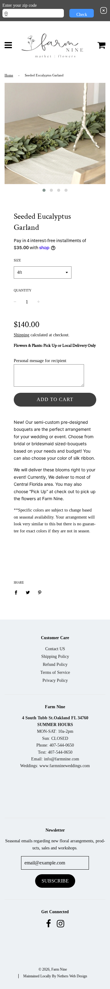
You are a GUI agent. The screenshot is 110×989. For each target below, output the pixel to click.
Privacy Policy (55, 680)
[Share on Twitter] (28, 592)
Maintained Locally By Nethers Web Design (55, 976)
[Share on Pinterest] (40, 592)
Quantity (22, 290)
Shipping (21, 335)
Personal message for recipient (40, 360)
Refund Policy (55, 664)
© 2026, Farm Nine (52, 969)
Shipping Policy (55, 656)
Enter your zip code (19, 5)
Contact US (55, 649)
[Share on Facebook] (17, 592)
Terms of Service (55, 672)
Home (9, 75)
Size (17, 260)
